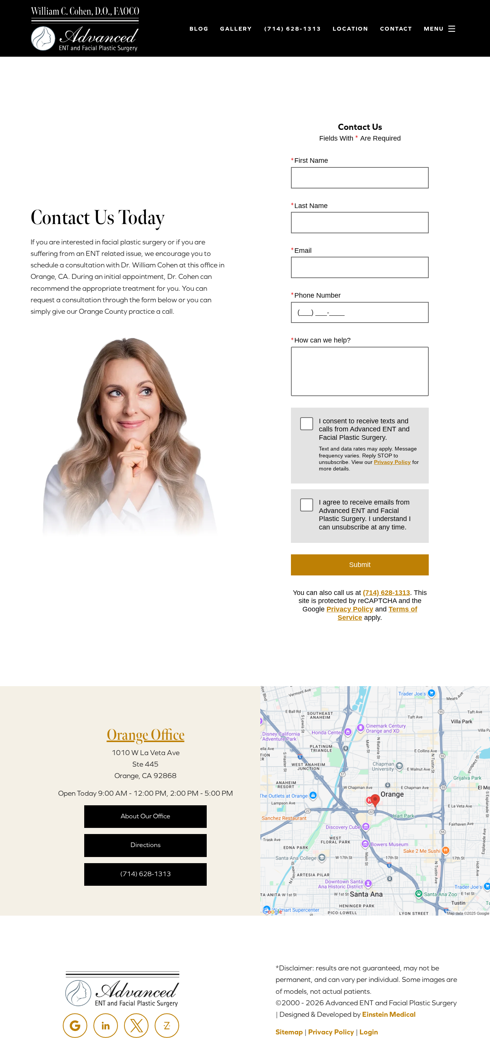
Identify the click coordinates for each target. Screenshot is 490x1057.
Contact (396, 28)
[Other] (167, 1025)
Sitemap (289, 1032)
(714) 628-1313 (386, 593)
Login (368, 1032)
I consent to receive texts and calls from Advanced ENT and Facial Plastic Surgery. (369, 444)
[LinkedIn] (105, 1025)
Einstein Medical (389, 1014)
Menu (434, 28)
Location (350, 28)
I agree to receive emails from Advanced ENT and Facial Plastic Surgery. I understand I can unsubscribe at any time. (365, 514)
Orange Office (146, 734)
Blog (199, 28)
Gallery (236, 28)
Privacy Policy (392, 462)
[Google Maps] (75, 1025)
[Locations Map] (375, 800)
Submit (360, 565)
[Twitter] (136, 1025)
